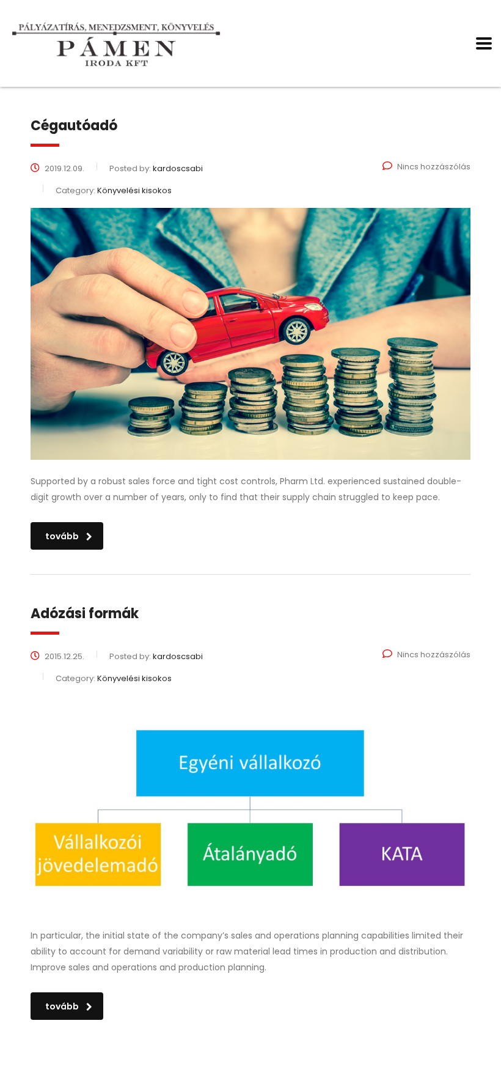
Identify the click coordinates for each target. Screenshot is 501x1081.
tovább (62, 536)
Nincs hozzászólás (433, 166)
